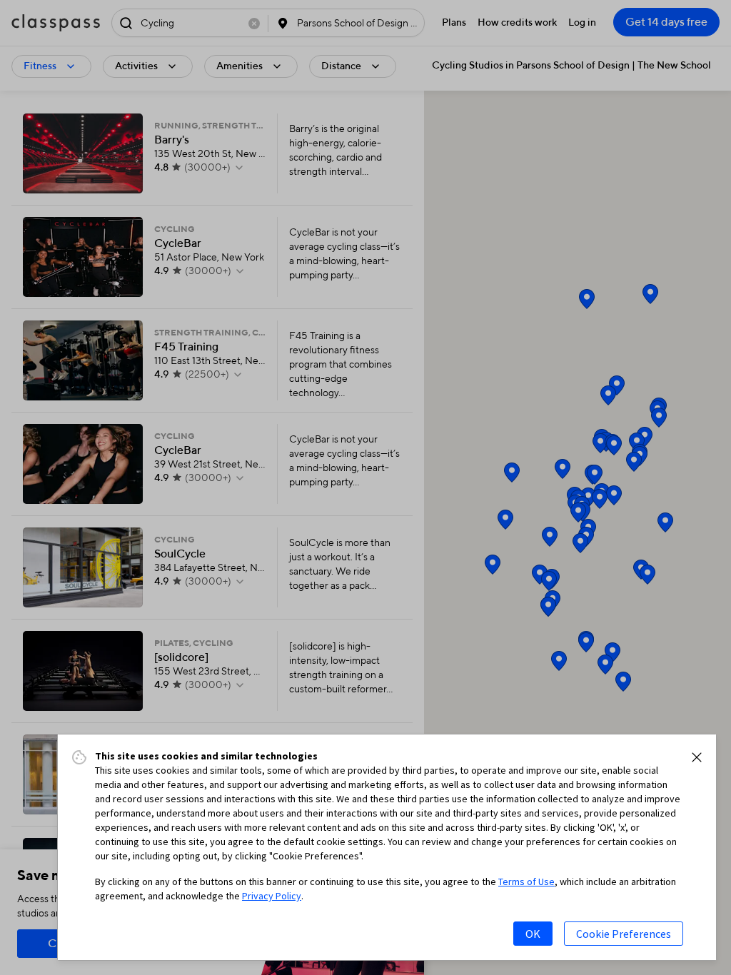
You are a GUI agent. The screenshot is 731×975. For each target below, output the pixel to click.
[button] (697, 757)
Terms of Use (526, 881)
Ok (532, 933)
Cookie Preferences (623, 933)
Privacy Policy (271, 895)
